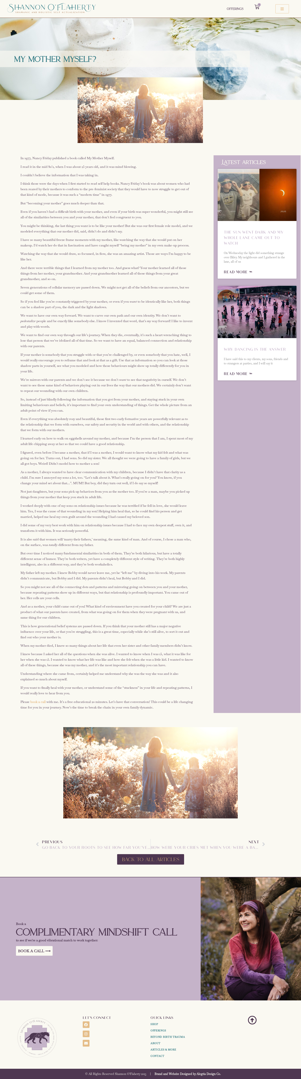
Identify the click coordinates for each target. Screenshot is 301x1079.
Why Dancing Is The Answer (255, 349)
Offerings (235, 9)
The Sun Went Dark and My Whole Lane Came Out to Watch (254, 237)
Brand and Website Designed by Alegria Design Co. (188, 1074)
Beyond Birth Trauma (167, 1037)
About (155, 1043)
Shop (154, 1024)
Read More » (238, 271)
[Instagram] (86, 1034)
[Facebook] (86, 1024)
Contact (157, 1056)
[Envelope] (86, 1043)
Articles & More (163, 1049)
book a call (38, 702)
